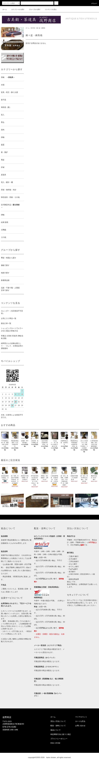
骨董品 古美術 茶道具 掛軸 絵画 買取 (12, 337)
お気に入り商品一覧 (8, 318)
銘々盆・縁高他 (41, 28)
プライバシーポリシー (58, 739)
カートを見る (80, 721)
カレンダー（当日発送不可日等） (12, 312)
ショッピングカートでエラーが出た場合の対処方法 (12, 329)
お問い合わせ (80, 726)
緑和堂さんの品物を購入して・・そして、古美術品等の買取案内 (12, 345)
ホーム (5, 9)
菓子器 (33, 28)
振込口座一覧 (6, 323)
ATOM (57, 743)
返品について (55, 730)
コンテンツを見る (51, 9)
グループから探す (34, 9)
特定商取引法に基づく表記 (60, 734)
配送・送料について (58, 726)
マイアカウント (81, 717)
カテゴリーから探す (17, 9)
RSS (52, 743)
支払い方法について (58, 721)
